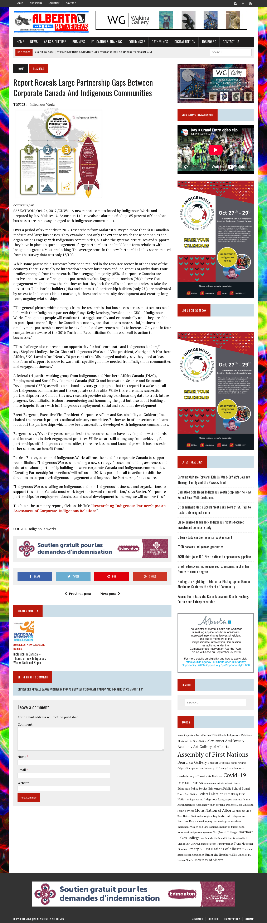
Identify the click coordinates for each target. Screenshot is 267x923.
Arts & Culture (55, 41)
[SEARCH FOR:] (231, 51)
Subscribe (36, 3)
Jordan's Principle (226, 804)
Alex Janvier (215, 741)
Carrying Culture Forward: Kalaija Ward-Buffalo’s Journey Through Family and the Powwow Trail (214, 480)
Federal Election (210, 793)
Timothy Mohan (225, 843)
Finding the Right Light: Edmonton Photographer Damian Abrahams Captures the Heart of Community (214, 584)
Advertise (53, 3)
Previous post (80, 593)
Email (22, 769)
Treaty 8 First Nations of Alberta (215, 848)
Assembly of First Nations (213, 754)
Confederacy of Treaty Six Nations (200, 776)
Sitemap (249, 919)
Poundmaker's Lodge (205, 843)
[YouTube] (250, 2)
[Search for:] (215, 702)
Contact (71, 3)
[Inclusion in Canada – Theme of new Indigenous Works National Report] (23, 639)
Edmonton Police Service (193, 788)
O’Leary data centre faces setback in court (205, 537)
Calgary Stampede (188, 768)
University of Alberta (208, 860)
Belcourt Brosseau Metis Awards (227, 763)
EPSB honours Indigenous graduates (200, 546)
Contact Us (231, 41)
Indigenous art (195, 799)
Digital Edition (184, 41)
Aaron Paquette (185, 735)
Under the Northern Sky (221, 854)
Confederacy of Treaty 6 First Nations (221, 768)
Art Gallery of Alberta (211, 746)
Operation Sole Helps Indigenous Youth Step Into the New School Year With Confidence (214, 495)
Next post (108, 593)
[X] (235, 2)
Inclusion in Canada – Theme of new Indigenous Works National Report (29, 658)
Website (23, 783)
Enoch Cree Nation (188, 794)
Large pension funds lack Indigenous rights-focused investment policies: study (211, 525)
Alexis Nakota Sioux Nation (192, 741)
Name (22, 756)
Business (78, 41)
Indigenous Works (42, 104)
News (34, 41)
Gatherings (160, 41)
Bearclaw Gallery (192, 762)
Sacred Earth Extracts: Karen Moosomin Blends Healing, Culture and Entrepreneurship (213, 599)
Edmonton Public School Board (229, 788)
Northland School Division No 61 (231, 838)
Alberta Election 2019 (205, 735)
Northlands (206, 838)
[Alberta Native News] (51, 22)
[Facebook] (242, 2)
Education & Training (106, 41)
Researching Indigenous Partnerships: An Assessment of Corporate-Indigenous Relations (89, 508)
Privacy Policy (232, 919)
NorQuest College (225, 832)
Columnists (136, 41)
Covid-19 (234, 775)
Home (20, 41)
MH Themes (58, 919)
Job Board (209, 41)
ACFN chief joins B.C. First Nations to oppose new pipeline (214, 556)
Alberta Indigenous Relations (234, 735)
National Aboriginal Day (204, 816)
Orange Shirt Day (186, 843)
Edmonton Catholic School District (222, 783)
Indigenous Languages (218, 799)
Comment (25, 724)
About (20, 3)
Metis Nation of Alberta (215, 810)
